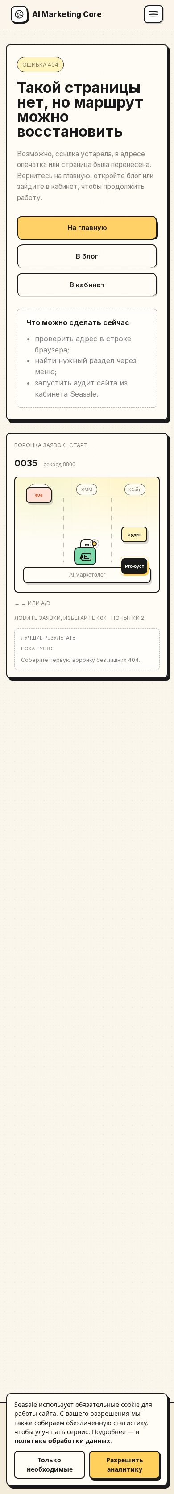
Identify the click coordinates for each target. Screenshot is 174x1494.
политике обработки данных (62, 1440)
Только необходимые (50, 1464)
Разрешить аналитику (124, 1464)
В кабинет (87, 284)
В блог (87, 256)
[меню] (153, 14)
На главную (87, 227)
